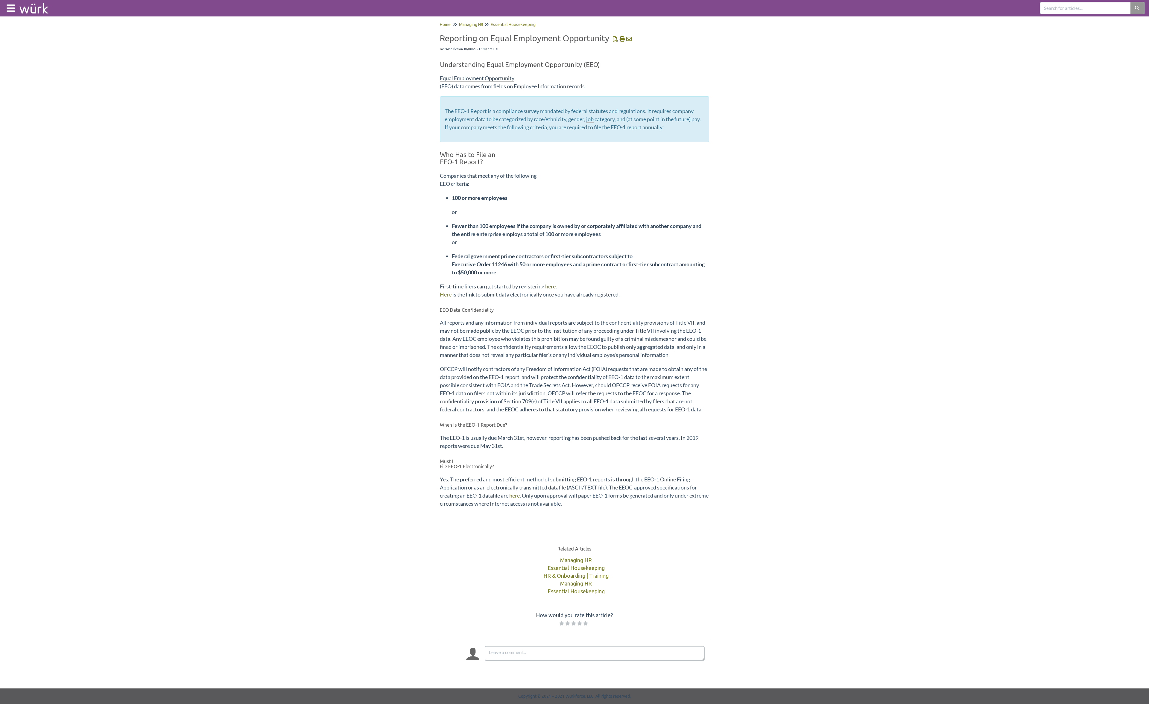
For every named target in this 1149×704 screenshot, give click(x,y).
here (550, 286)
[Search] (1137, 8)
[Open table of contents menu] (11, 7)
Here (446, 294)
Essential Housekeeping (513, 24)
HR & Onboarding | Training (576, 576)
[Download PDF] (615, 39)
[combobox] (1085, 8)
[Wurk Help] (36, 5)
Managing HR (471, 24)
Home (445, 24)
